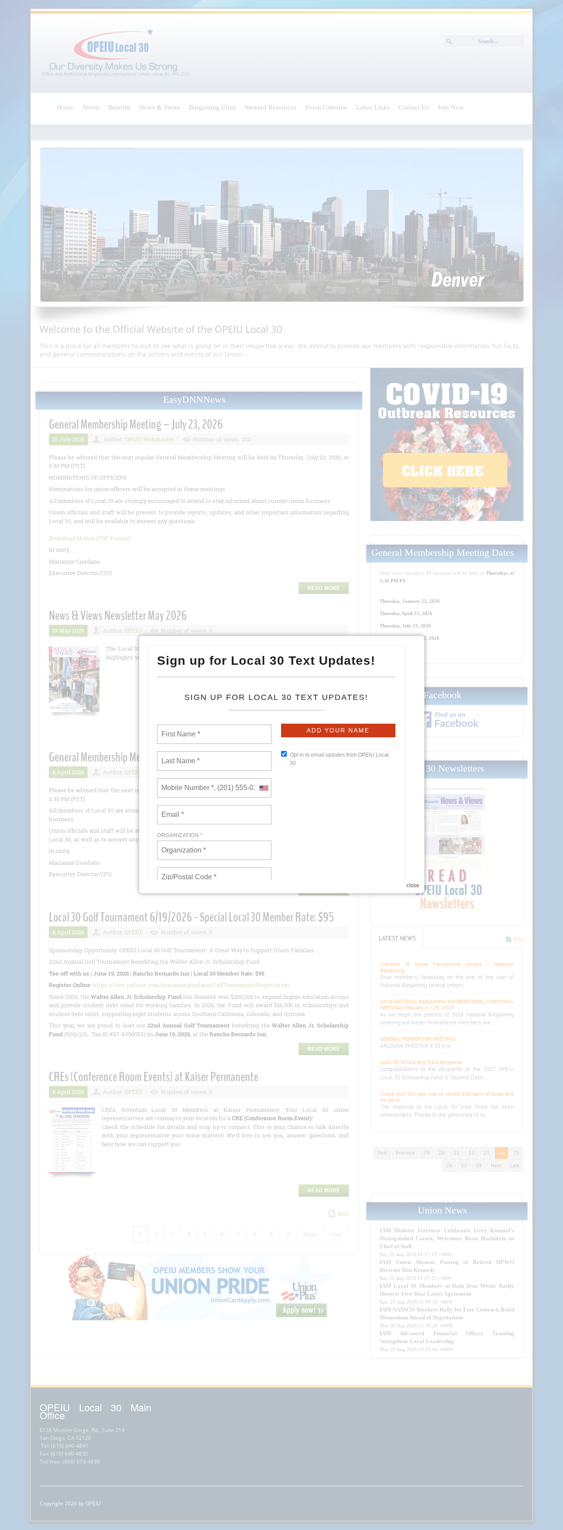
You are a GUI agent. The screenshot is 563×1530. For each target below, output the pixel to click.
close (412, 885)
